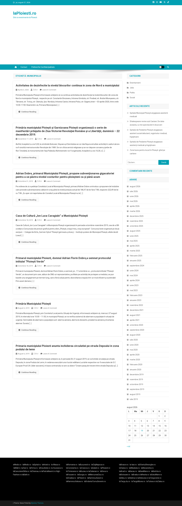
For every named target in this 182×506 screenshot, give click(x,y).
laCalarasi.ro (93, 471)
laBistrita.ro (156, 471)
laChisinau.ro (35, 471)
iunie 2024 (134, 271)
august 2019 (135, 394)
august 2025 (135, 231)
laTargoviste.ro (155, 478)
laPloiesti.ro (24, 13)
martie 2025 (135, 251)
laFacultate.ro (44, 468)
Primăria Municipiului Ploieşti (33, 303)
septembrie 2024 (137, 266)
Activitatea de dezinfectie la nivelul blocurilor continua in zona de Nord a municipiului (67, 85)
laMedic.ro (27, 465)
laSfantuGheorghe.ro (147, 465)
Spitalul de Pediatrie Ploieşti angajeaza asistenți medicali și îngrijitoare (146, 143)
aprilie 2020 (134, 355)
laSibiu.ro (123, 478)
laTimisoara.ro (72, 471)
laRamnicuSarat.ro (95, 478)
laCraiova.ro (85, 468)
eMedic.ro (17, 465)
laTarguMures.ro (138, 481)
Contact (24, 67)
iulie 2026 (134, 191)
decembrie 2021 (136, 310)
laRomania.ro (71, 465)
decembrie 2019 (136, 374)
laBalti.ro (25, 475)
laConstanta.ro (72, 468)
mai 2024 (134, 275)
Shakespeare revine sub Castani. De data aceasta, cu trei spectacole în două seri (147, 123)
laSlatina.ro (132, 478)
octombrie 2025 (136, 226)
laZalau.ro (160, 481)
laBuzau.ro (83, 471)
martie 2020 (135, 360)
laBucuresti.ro (84, 465)
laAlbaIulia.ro (134, 468)
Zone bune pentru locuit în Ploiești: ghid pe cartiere (147, 152)
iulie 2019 (134, 399)
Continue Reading (28, 112)
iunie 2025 (134, 236)
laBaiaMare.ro (144, 471)
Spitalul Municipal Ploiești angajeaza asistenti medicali (149, 115)
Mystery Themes (37, 503)
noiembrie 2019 (136, 379)
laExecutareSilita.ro (21, 471)
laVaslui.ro (124, 468)
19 (142, 431)
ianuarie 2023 (135, 300)
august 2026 (135, 186)
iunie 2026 (134, 196)
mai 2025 (134, 241)
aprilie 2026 (134, 206)
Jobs (132, 88)
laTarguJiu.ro (125, 481)
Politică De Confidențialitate (43, 67)
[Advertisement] (91, 44)
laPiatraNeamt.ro (48, 471)
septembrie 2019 (137, 389)
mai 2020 (134, 350)
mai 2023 (134, 290)
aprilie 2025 (134, 246)
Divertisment (135, 83)
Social (132, 97)
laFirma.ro (33, 468)
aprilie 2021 (134, 320)
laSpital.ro (36, 465)
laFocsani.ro (71, 475)
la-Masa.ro (55, 465)
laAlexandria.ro (147, 468)
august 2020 (135, 335)
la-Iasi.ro (133, 465)
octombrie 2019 (136, 384)
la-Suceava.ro (57, 468)
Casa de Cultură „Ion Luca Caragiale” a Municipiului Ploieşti (52, 215)
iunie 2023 (134, 285)
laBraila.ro (135, 475)
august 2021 (135, 315)
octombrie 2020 (136, 325)
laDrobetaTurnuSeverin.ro (95, 481)
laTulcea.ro (151, 481)
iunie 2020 (134, 345)
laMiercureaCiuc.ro (96, 475)
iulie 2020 (134, 340)
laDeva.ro (104, 471)
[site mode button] (161, 67)
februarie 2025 (136, 256)
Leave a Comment (49, 90)
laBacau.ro (132, 471)
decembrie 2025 (136, 216)
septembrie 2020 (137, 330)
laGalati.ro (95, 468)
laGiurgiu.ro (82, 475)
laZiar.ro (24, 468)
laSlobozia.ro (142, 478)
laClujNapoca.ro (97, 465)
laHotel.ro (46, 465)
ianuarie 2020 (135, 370)
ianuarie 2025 (135, 261)
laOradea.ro (71, 478)
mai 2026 (134, 201)
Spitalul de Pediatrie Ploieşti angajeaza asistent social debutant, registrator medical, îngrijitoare (148, 133)
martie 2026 (135, 211)
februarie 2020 (136, 364)
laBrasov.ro (123, 465)
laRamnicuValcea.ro (74, 481)
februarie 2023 (136, 295)
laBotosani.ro (124, 475)
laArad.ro (123, 471)
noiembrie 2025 (136, 221)
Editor (35, 90)
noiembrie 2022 (136, 305)
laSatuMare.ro (156, 475)
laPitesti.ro (81, 478)
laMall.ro (17, 468)
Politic (132, 93)
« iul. (128, 446)
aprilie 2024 (134, 280)
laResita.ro (144, 475)
